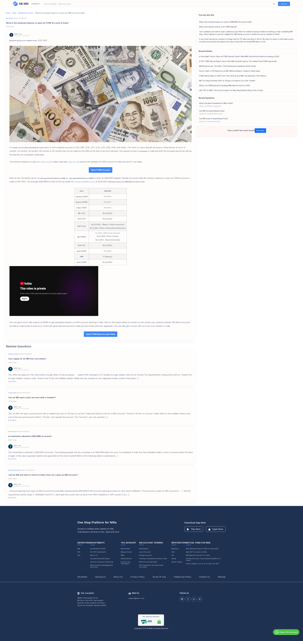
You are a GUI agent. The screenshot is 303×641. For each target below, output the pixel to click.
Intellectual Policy (182, 577)
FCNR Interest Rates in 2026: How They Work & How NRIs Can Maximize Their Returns (232, 76)
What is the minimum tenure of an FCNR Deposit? (218, 27)
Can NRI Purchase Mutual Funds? (212, 112)
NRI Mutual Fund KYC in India (198, 555)
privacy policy (138, 577)
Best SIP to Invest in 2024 (196, 552)
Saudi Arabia (177, 562)
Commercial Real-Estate (100, 558)
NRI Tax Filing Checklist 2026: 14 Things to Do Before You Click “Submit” (227, 81)
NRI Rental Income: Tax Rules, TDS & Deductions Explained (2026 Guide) (227, 66)
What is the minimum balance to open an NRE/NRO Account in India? (225, 22)
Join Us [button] (284, 4)
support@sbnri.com (136, 598)
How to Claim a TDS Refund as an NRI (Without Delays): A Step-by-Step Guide (229, 71)
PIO (78, 552)
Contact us (204, 577)
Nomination (143, 549)
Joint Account (145, 552)
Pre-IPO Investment (98, 552)
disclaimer (82, 577)
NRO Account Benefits (148, 562)
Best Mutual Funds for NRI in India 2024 (202, 549)
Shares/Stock (126, 558)
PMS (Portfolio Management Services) (101, 566)
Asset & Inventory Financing (101, 562)
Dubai (174, 558)
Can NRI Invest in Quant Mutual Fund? (213, 120)
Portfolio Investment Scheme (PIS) (153, 558)
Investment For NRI (97, 549)
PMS (122, 555)
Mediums (175, 549)
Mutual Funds (126, 552)
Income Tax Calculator (125, 563)
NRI (78, 549)
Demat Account (145, 555)
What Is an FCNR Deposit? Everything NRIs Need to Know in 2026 (224, 85)
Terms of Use (159, 577)
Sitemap (222, 577)
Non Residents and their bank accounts (151, 566)
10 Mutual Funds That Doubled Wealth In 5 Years (203, 559)
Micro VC (94, 555)
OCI (78, 555)
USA (173, 552)
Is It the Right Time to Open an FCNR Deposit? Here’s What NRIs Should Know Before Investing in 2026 (239, 56)
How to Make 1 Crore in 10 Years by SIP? (202, 564)
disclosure (100, 577)
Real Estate (125, 549)
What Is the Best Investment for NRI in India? (216, 104)
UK (173, 555)
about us (118, 577)
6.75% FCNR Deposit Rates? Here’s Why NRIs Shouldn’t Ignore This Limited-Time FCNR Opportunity (238, 61)
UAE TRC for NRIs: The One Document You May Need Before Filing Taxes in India (231, 90)
